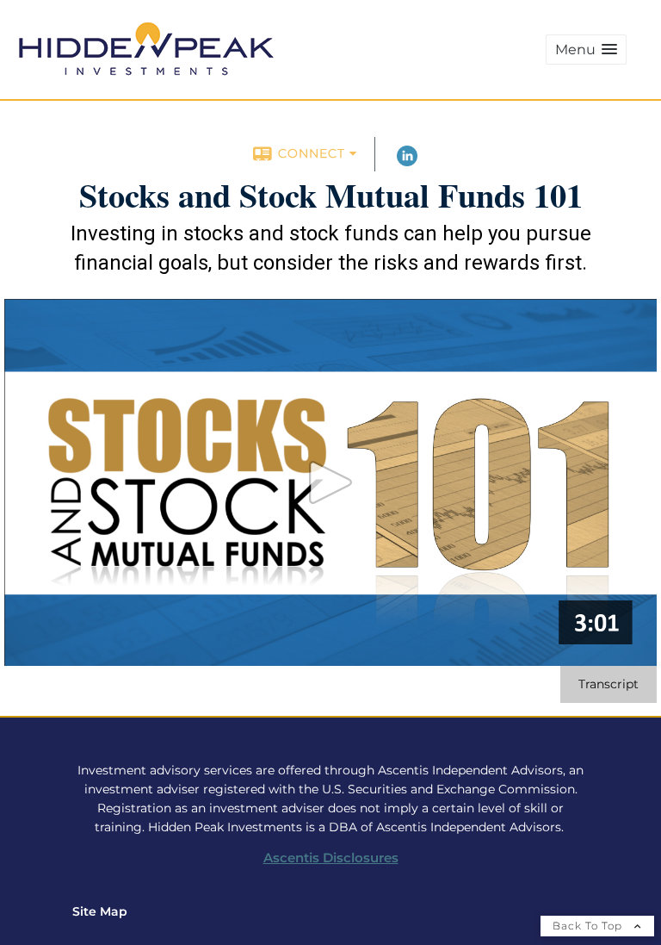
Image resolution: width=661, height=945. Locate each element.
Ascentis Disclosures (330, 858)
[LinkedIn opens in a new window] (407, 162)
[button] (586, 49)
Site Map (99, 911)
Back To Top (589, 925)
